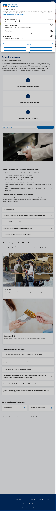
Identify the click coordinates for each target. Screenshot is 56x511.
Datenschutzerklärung (9, 14)
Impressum (20, 14)
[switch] (51, 25)
